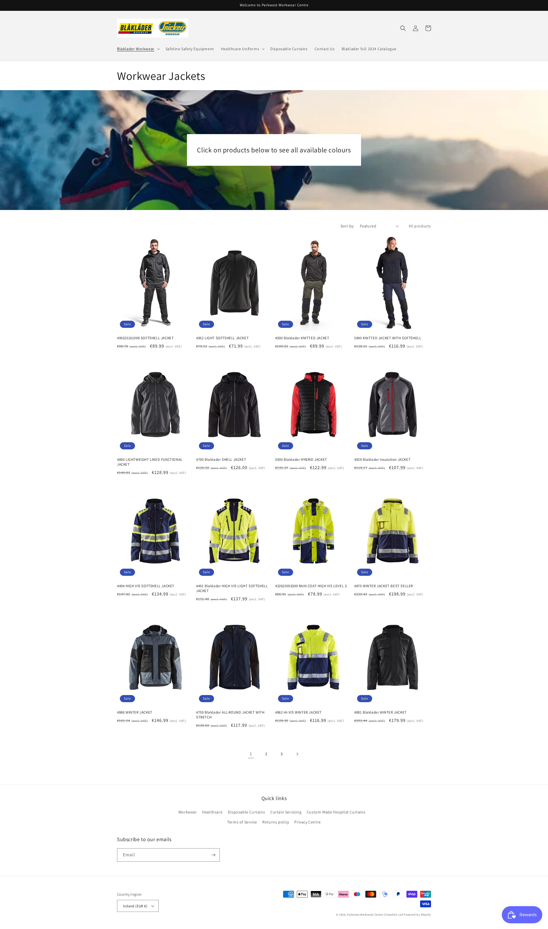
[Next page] (297, 754)
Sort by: (347, 226)
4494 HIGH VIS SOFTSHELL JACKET (145, 586)
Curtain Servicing (285, 812)
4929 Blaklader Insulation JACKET (382, 459)
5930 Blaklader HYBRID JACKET (301, 459)
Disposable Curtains (246, 812)
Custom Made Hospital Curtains (336, 812)
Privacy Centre (307, 822)
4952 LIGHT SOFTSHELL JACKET (222, 338)
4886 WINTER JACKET (134, 712)
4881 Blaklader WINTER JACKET (380, 712)
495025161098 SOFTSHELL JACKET (145, 338)
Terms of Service (242, 822)
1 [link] (251, 754)
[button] (138, 49)
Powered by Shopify (417, 914)
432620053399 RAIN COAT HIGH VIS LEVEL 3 (310, 586)
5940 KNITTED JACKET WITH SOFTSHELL (387, 338)
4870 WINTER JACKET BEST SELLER (383, 586)
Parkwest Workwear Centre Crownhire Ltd (375, 914)
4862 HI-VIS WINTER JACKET (298, 712)
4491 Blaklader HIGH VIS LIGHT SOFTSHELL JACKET (232, 588)
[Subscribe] (213, 855)
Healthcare (212, 812)
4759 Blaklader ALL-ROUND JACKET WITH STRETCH (230, 715)
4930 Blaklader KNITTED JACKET (302, 338)
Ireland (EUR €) (135, 906)
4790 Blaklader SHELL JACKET (221, 459)
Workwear (187, 812)
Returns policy (275, 822)
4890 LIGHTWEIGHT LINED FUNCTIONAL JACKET (149, 462)
